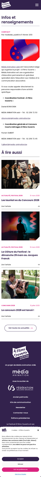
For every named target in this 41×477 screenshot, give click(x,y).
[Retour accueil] (6, 5)
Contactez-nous (20, 413)
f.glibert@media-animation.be (14, 144)
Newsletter (20, 407)
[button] (38, 430)
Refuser (20, 464)
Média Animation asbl (10, 67)
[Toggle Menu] (37, 5)
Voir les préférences (20, 469)
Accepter (20, 459)
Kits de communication (20, 402)
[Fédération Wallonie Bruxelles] (20, 388)
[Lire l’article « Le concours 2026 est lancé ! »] (20, 294)
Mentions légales (20, 474)
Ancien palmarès (20, 397)
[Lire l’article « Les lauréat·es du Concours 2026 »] (20, 184)
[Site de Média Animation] (20, 372)
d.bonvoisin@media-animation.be (15, 118)
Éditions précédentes (20, 418)
